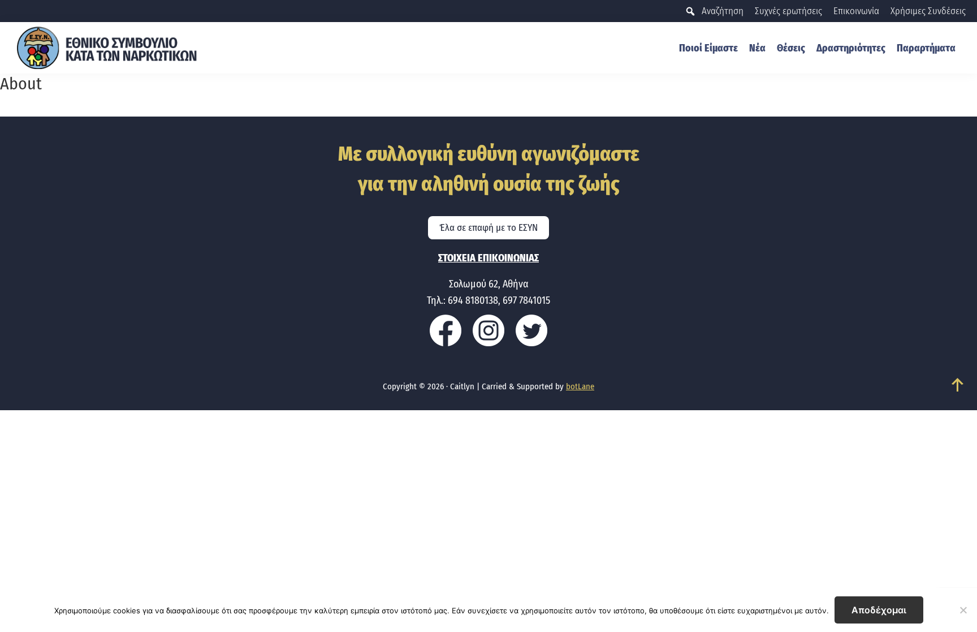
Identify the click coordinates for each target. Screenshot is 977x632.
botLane (580, 386)
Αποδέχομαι (878, 610)
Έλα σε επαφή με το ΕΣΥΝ (488, 228)
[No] (963, 610)
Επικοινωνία (856, 11)
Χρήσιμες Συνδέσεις (928, 11)
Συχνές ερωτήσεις (788, 11)
